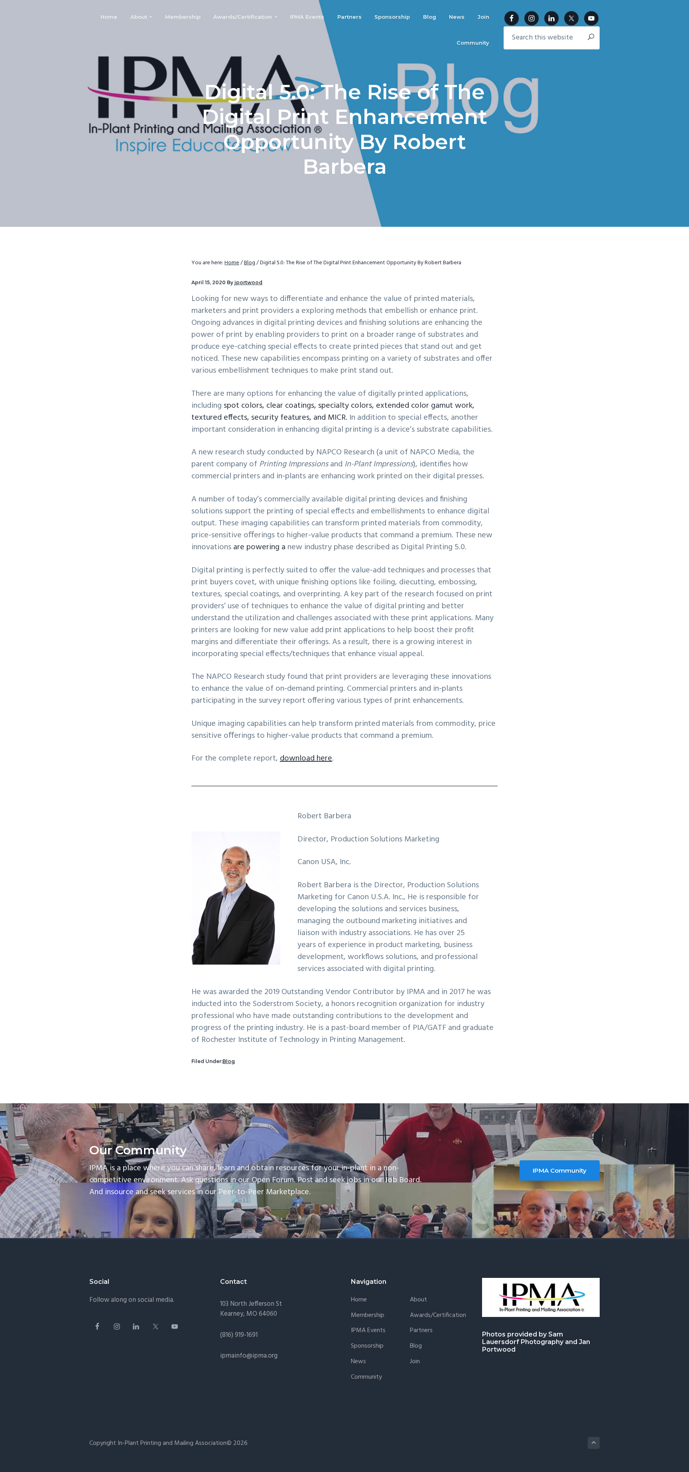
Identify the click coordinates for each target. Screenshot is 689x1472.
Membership (367, 1316)
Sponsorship (367, 1346)
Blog (228, 1061)
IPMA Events (368, 1331)
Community (366, 1377)
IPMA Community (560, 1170)
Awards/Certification (438, 1316)
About (418, 1300)
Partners (421, 1331)
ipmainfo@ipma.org (249, 1355)
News (358, 1362)
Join (415, 1362)
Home (359, 1300)
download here (306, 758)
